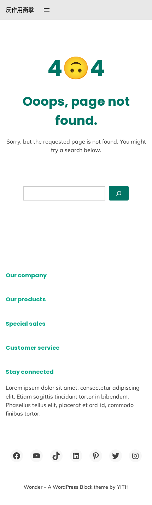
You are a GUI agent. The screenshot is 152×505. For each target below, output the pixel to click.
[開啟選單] (46, 10)
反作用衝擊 (20, 9)
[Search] (119, 193)
